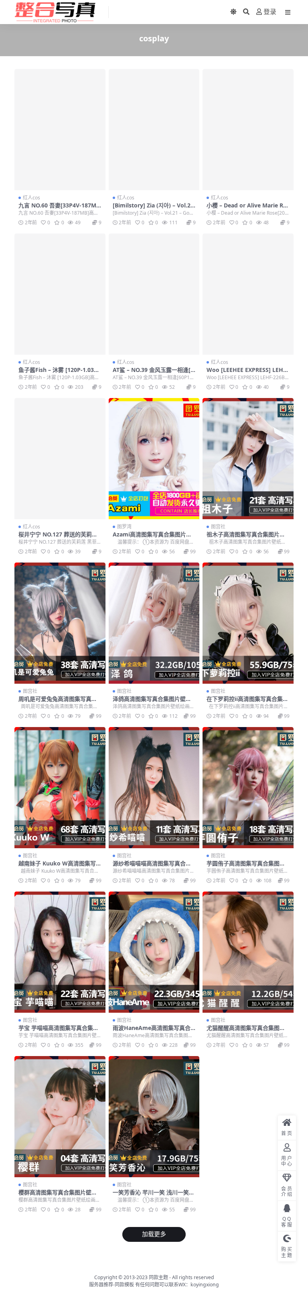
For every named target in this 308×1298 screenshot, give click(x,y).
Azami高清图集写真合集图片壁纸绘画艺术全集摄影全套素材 (152, 537)
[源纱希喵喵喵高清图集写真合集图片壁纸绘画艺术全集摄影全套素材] (154, 787)
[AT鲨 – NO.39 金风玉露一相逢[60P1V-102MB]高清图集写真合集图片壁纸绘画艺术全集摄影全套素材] (154, 294)
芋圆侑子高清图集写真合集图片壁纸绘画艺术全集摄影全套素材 (246, 866)
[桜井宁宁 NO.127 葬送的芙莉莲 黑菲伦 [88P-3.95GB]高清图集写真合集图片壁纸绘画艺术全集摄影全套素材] (59, 458)
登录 (269, 11)
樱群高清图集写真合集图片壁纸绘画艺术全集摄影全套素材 (57, 1195)
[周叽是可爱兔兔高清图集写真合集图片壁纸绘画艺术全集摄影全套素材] (59, 623)
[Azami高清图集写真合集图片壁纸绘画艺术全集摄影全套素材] (154, 458)
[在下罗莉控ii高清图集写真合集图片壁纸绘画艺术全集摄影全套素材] (248, 623)
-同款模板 (123, 1284)
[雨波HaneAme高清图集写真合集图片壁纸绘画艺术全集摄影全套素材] (154, 952)
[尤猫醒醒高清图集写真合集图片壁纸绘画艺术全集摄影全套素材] (248, 952)
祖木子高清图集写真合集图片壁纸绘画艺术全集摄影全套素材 (246, 537)
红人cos (31, 197)
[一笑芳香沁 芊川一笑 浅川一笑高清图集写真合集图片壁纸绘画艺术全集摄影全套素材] (154, 1116)
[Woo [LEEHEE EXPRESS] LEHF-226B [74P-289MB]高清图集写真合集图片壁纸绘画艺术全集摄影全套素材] (248, 294)
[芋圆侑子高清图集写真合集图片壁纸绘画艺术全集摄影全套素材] (248, 787)
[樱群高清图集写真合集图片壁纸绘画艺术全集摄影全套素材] (59, 1116)
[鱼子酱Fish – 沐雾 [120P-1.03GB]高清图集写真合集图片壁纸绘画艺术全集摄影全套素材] (59, 294)
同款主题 (158, 1277)
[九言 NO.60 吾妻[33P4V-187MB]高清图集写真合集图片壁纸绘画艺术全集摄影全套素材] (59, 129)
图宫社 (218, 526)
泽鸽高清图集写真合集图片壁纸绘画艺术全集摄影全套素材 (152, 702)
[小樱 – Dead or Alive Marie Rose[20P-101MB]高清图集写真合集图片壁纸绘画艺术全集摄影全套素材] (248, 129)
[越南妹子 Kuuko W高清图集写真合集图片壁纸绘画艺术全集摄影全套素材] (59, 787)
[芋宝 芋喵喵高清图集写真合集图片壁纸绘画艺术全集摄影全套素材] (59, 952)
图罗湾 (124, 526)
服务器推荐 (101, 1284)
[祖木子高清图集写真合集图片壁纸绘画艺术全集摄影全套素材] (248, 458)
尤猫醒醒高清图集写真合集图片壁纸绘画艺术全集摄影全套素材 (246, 1031)
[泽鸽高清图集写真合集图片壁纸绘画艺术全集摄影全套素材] (154, 623)
